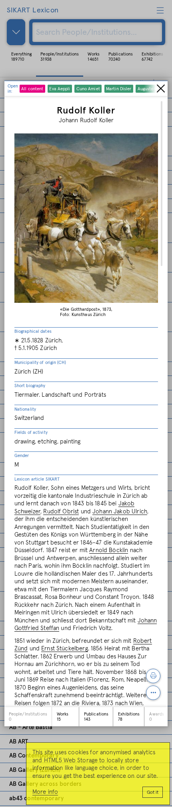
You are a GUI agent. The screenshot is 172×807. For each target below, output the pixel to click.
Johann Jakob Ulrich (119, 512)
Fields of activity (31, 432)
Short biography (30, 386)
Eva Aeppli (59, 89)
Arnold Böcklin (108, 550)
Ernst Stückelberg (64, 649)
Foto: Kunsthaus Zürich (83, 314)
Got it (152, 792)
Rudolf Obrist (61, 512)
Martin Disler (118, 89)
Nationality (25, 409)
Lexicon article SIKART (37, 479)
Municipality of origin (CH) (40, 362)
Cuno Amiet (88, 89)
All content (32, 89)
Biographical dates (33, 331)
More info (45, 792)
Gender (21, 455)
